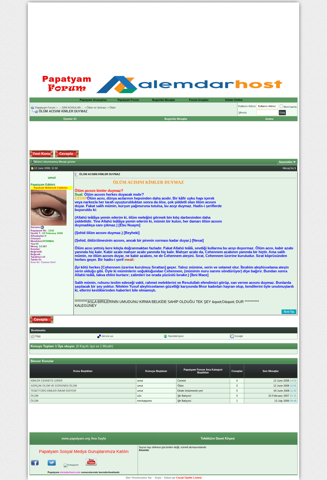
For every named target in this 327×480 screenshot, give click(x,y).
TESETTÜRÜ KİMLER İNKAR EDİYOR (53, 390)
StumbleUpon (176, 336)
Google (239, 336)
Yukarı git (169, 477)
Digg (37, 336)
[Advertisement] (163, 35)
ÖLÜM (34, 395)
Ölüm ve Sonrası (96, 107)
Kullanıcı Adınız (247, 106)
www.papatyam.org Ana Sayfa (84, 438)
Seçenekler (286, 161)
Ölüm (112, 107)
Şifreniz (242, 112)
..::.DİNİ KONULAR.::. (71, 107)
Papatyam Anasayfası (93, 99)
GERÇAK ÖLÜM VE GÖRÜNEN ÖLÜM (54, 385)
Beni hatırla (290, 106)
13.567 (43, 246)
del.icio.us (107, 336)
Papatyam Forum (128, 99)
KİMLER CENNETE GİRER (46, 380)
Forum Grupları (199, 99)
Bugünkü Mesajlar (163, 99)
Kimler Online (233, 99)
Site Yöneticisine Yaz (139, 477)
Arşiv (158, 477)
